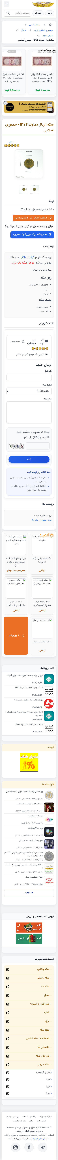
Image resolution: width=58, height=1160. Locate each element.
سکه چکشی (43, 969)
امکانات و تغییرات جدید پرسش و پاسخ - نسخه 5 (24, 866)
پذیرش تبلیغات (19, 1121)
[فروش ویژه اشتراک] (29, 107)
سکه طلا (45, 987)
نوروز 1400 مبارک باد (35, 828)
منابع (31, 1121)
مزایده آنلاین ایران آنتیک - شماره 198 (28, 700)
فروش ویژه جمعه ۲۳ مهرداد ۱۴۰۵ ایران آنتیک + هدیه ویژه (24, 714)
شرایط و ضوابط (45, 1117)
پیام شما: (48, 399)
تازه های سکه (42, 1056)
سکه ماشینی (43, 978)
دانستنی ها (43, 1047)
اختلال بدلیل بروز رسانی (34, 877)
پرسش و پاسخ (13, 1117)
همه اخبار (29, 893)
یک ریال (34, 520)
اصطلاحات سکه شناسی (37, 1039)
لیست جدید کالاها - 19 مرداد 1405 (29, 724)
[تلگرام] (42, 1147)
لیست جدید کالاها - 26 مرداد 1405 (29, 687)
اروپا (48, 1086)
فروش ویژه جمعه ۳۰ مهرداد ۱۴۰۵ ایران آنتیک (25, 675)
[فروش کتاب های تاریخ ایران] (29, 943)
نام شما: (48, 371)
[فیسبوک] (29, 1147)
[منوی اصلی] (6, 4)
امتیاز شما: (47, 385)
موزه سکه (44, 1030)
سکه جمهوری (46, 520)
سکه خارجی (43, 1065)
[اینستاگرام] (15, 1147)
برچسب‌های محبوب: (43, 515)
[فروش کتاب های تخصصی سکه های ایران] (29, 932)
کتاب (46, 1013)
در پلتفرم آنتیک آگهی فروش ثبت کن (31, 218)
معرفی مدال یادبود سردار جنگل (31, 840)
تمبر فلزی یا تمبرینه (39, 1004)
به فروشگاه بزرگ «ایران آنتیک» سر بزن (30, 235)
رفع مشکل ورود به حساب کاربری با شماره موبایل (24, 791)
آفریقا (48, 1079)
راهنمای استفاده (28, 1117)
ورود (50, 13)
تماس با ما (41, 1121)
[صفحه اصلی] (50, 24)
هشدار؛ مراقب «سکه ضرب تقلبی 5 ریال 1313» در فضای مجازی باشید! (23, 854)
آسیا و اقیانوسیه (43, 1072)
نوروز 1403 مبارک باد (35, 816)
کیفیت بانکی (26, 257)
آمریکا (47, 1093)
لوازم (47, 1021)
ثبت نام (38, 13)
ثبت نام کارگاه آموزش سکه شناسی (30, 803)
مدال (46, 995)
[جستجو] (8, 13)
